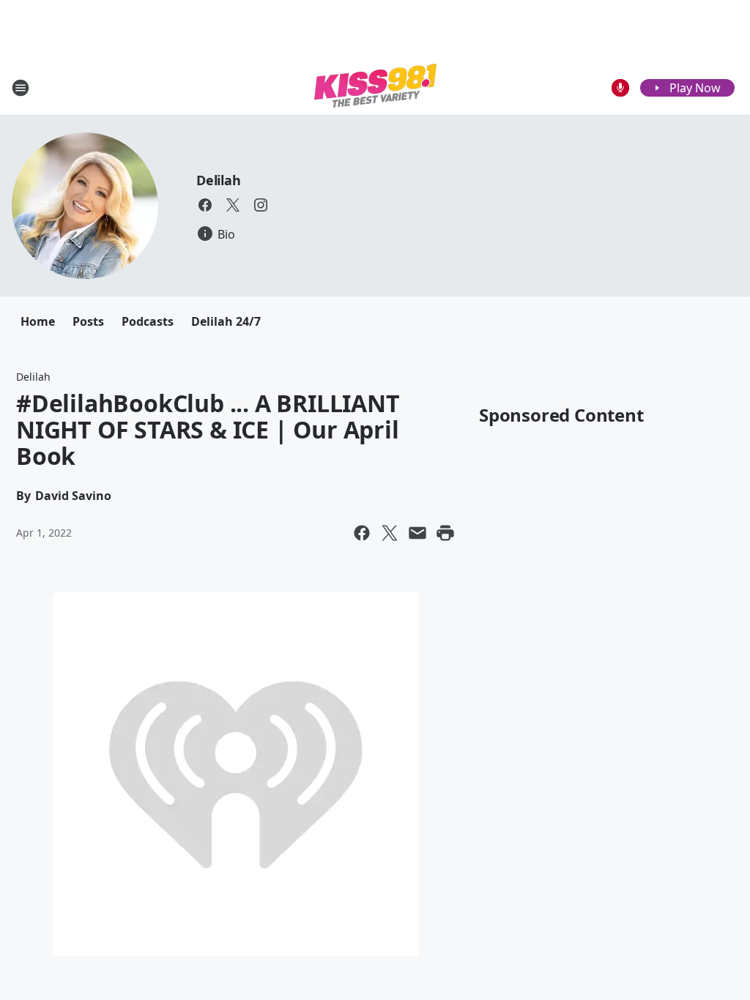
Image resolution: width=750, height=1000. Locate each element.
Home (38, 321)
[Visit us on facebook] (205, 205)
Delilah (218, 180)
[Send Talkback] (620, 88)
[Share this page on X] (389, 533)
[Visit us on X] (233, 205)
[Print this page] (445, 533)
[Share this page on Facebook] (362, 533)
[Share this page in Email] (417, 533)
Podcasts (148, 321)
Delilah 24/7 (226, 321)
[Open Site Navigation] (20, 88)
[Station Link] (375, 87)
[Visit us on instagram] (261, 205)
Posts (88, 321)
